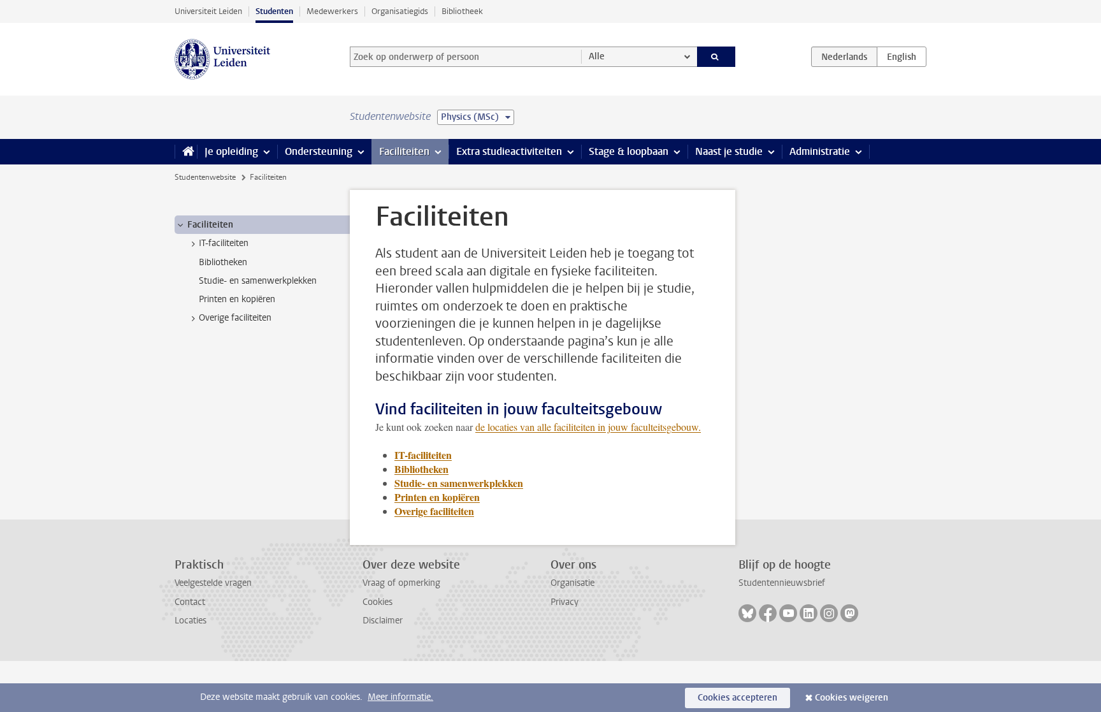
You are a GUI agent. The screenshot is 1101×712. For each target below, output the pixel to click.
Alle (597, 56)
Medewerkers (332, 11)
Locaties (190, 620)
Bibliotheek (462, 11)
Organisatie (572, 583)
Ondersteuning (318, 151)
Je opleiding (231, 151)
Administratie (819, 151)
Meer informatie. (400, 697)
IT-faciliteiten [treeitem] (223, 243)
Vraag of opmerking (401, 583)
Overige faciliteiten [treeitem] (235, 318)
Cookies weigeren (851, 698)
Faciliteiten (404, 151)
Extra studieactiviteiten (509, 151)
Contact (190, 602)
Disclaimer (383, 620)
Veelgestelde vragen (213, 583)
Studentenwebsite (205, 177)
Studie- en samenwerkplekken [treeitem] (258, 281)
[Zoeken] (716, 57)
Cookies (377, 602)
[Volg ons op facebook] (768, 613)
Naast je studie (729, 151)
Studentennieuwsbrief (781, 583)
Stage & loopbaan (628, 151)
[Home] (186, 151)
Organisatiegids (399, 11)
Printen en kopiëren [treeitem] (237, 299)
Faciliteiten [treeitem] (210, 225)
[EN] (901, 57)
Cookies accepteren (737, 698)
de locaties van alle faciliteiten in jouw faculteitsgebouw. (588, 426)
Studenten (274, 11)
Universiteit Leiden (208, 11)
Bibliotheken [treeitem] (223, 262)
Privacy (564, 602)
